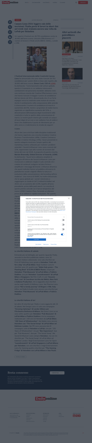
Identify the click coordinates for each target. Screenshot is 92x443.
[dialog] (46, 221)
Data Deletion (38, 244)
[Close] (69, 198)
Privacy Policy (54, 244)
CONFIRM (36, 239)
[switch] (62, 220)
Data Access (46, 244)
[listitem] (46, 217)
